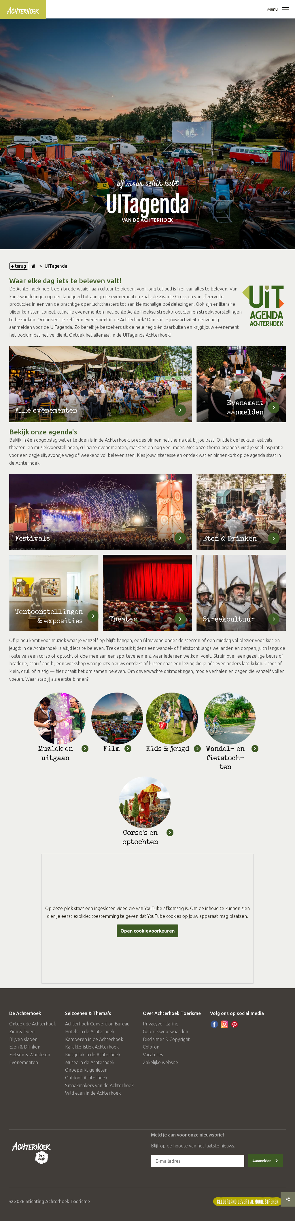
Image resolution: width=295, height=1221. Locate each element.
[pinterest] (234, 1024)
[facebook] (214, 1024)
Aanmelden (261, 1161)
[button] (285, 9)
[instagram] (224, 1024)
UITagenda (56, 266)
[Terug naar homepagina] (33, 266)
